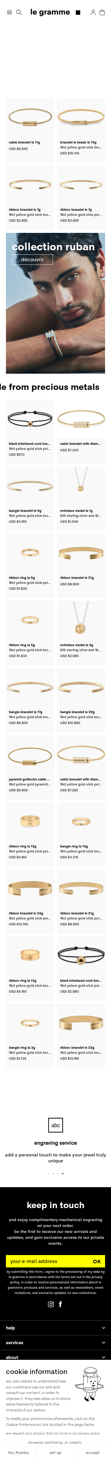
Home (10, 32)
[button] (19, 12)
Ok (97, 1261)
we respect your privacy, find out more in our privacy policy (53, 1433)
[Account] (93, 12)
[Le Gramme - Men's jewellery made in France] (55, 12)
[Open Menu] (9, 12)
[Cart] (102, 12)
